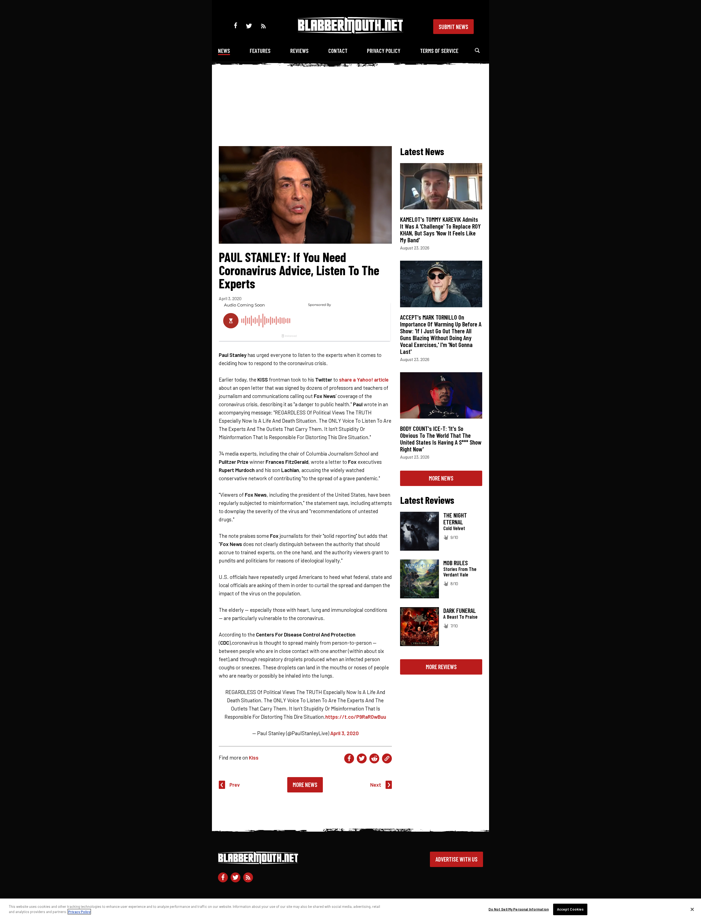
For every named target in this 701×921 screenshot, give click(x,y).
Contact (337, 50)
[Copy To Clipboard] (387, 758)
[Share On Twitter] (362, 758)
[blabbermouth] (350, 32)
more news (441, 478)
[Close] (692, 909)
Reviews (299, 50)
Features (260, 50)
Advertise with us (456, 859)
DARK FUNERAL (459, 610)
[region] (350, 910)
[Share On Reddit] (374, 758)
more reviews (441, 666)
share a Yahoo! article (364, 379)
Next (375, 784)
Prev (234, 784)
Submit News (453, 26)
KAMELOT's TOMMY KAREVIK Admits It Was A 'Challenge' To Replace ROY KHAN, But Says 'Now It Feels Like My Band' (440, 229)
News (224, 50)
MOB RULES (455, 563)
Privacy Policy (383, 50)
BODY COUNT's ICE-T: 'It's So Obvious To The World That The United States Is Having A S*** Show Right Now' (441, 439)
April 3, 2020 (344, 733)
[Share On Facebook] (349, 758)
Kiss (253, 757)
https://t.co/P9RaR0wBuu (355, 717)
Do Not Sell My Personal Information (519, 909)
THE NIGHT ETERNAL (455, 518)
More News (305, 784)
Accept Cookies (570, 909)
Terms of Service (439, 50)
